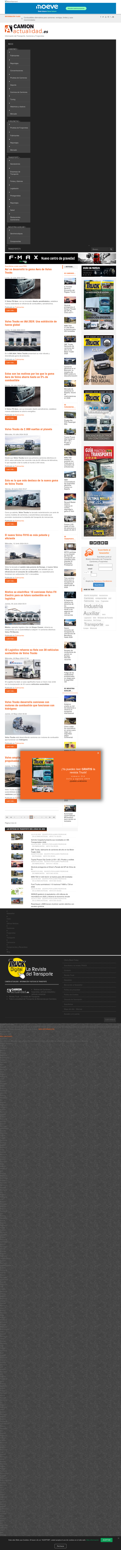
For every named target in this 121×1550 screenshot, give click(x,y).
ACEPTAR (106, 1540)
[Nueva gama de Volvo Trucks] (22, 341)
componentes (101, 598)
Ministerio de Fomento (105, 618)
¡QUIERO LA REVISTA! (78, 781)
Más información (92, 1540)
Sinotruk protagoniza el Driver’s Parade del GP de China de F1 (70, 309)
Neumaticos (88, 620)
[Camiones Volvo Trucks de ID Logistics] (22, 669)
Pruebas (38, 856)
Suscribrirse (68, 1004)
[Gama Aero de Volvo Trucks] (22, 288)
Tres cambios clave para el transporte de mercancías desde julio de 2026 (69, 582)
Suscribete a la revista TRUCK (75, 965)
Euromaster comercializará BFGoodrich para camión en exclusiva (70, 817)
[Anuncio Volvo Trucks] (99, 271)
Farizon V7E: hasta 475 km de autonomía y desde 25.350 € (70, 527)
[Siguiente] (50, 817)
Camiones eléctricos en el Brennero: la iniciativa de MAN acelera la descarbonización (70, 371)
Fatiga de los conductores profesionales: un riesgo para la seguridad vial (69, 677)
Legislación (88, 618)
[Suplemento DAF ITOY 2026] (99, 415)
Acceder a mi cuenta (71, 1014)
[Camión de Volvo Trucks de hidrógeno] (22, 724)
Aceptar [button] (3, 1045)
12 (46, 817)
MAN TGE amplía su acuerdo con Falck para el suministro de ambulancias (69, 462)
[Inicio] (7, 817)
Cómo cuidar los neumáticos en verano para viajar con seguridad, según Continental (70, 731)
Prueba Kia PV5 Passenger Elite (70, 422)
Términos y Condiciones (103, 581)
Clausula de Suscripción (73, 999)
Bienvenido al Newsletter (73, 985)
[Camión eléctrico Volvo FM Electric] (22, 445)
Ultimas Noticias (41, 836)
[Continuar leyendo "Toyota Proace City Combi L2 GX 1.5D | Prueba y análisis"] (70, 431)
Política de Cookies (71, 994)
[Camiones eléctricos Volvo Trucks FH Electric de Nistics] (22, 614)
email (90, 568)
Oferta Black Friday (71, 960)
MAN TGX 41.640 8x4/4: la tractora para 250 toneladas (70, 328)
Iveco (104, 614)
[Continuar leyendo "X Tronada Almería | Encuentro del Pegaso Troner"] (70, 281)
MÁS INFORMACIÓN (46, 1029)
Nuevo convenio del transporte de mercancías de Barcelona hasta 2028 (69, 632)
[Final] (54, 817)
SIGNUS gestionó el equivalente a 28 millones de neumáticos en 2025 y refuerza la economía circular (50, 895)
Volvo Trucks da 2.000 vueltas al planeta (28, 429)
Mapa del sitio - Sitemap (73, 1009)
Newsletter (68, 980)
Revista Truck (69, 975)
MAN (94, 618)
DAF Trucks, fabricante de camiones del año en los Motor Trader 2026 (69, 349)
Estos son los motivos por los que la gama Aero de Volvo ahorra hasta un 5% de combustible (29, 377)
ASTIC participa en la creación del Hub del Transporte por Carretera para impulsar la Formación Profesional (70, 558)
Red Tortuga (97, 620)
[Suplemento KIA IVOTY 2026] (99, 360)
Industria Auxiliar (93, 609)
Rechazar (60, 1546)
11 (42, 817)
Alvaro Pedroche (59, 834)
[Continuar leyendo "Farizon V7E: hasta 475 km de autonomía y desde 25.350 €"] (70, 519)
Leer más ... (10, 310)
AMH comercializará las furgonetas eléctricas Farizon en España (69, 484)
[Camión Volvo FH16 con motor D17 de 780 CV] (22, 554)
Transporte (94, 624)
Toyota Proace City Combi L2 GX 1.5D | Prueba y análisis (69, 441)
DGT (109, 598)
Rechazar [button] (3, 1048)
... (17, 817)
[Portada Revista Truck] (99, 304)
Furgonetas (104, 601)
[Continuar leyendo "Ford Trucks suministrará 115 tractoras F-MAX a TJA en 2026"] (17, 881)
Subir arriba (109, 1020)
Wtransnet (93, 628)
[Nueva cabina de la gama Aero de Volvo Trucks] (22, 396)
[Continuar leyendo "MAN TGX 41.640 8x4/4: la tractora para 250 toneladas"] (70, 320)
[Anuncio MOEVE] (60, 8)
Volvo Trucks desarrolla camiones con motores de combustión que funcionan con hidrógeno (29, 705)
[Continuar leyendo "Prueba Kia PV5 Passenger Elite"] (70, 415)
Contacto (67, 970)
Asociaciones (103, 595)
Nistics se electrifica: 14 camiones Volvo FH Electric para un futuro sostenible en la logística (30, 595)
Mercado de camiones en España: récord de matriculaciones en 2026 (70, 393)
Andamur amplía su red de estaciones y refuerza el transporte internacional (70, 708)
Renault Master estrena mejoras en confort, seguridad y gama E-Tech (70, 506)
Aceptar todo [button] (5, 1031)
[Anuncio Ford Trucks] (60, 258)
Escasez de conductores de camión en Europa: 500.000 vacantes (70, 655)
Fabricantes (19, 307)
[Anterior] (11, 817)
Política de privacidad (72, 989)
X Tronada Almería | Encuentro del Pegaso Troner (69, 289)
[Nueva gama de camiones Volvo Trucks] (22, 500)
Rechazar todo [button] (5, 1034)
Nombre (90, 565)
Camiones (89, 598)
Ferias (97, 601)
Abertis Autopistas (91, 595)
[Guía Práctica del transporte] (99, 468)
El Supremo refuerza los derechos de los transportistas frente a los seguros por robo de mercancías (69, 607)
